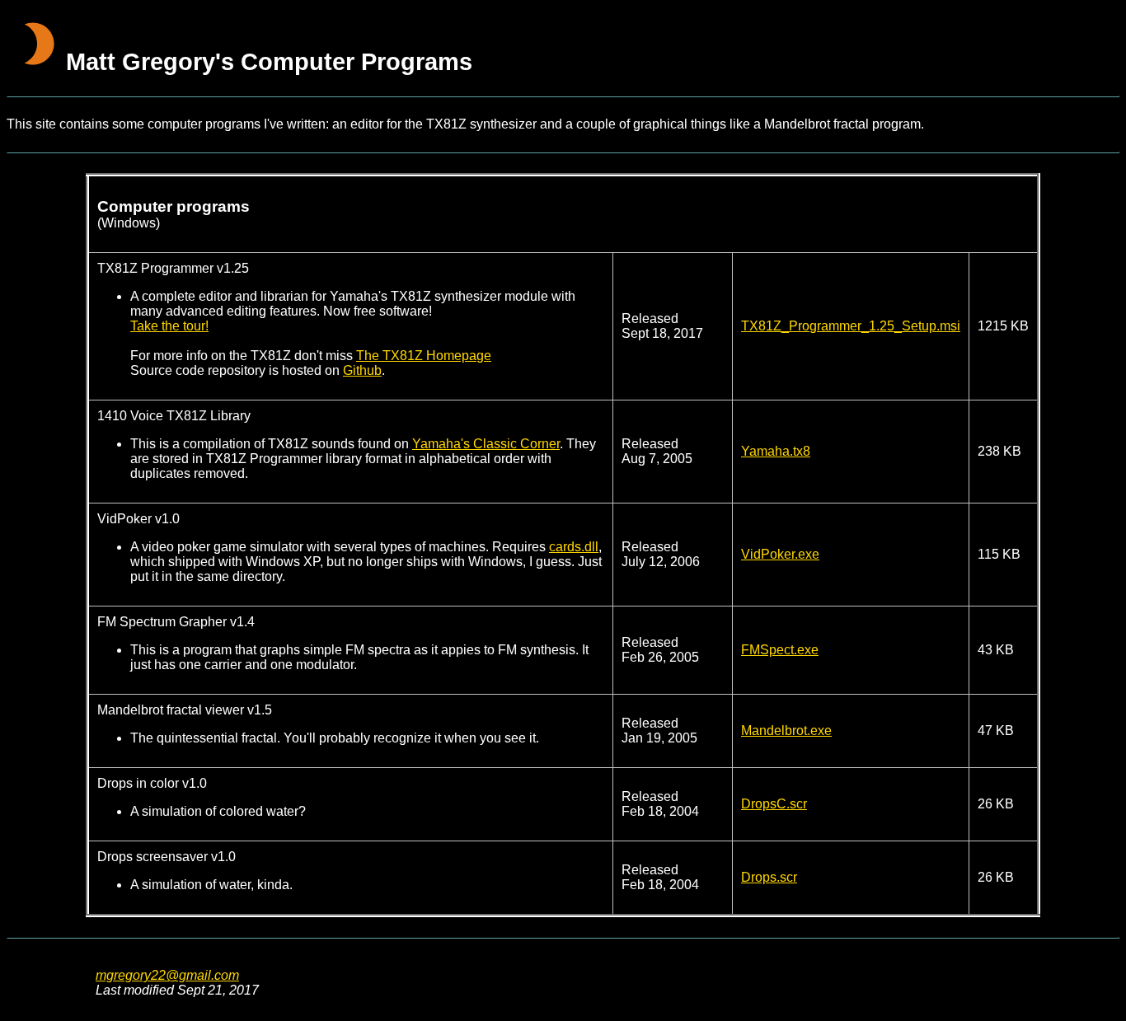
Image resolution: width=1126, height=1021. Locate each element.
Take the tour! (169, 326)
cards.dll (573, 547)
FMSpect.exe (780, 650)
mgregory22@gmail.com (167, 975)
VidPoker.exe (780, 554)
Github (362, 370)
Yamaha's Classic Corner (486, 444)
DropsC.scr (774, 804)
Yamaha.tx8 (775, 451)
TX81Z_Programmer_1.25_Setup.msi (850, 326)
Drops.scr (769, 877)
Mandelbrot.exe (786, 731)
